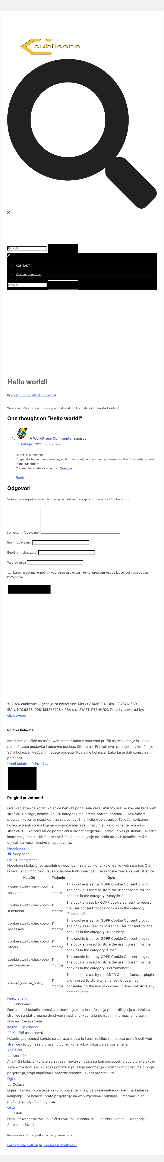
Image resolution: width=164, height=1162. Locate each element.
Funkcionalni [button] (17, 998)
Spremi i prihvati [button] (20, 1124)
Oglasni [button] (13, 1079)
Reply (20, 477)
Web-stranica (16, 562)
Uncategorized (47, 395)
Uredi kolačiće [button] (19, 763)
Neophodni (21, 854)
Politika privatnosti (28, 274)
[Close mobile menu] (9, 256)
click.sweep (16, 715)
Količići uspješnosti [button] (22, 1027)
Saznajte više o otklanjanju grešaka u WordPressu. (42, 1145)
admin (14, 395)
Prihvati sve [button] (41, 763)
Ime (19, 542)
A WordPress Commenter (51, 438)
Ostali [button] (11, 1107)
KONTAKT (23, 265)
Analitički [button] (14, 1050)
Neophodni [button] (16, 848)
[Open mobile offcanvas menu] (14, 219)
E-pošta (22, 552)
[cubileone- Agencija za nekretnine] (50, 56)
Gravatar (66, 468)
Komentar (23, 532)
